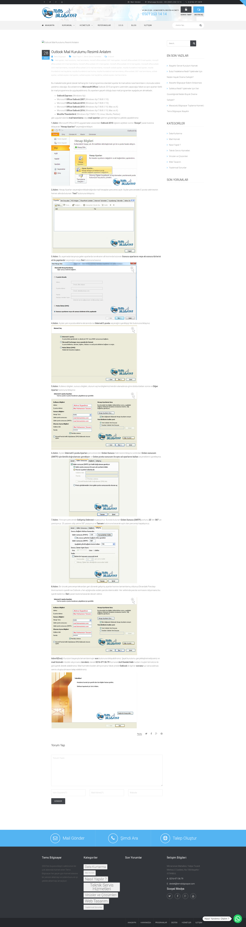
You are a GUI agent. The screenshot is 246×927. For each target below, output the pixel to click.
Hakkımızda (146, 923)
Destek (174, 923)
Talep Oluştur (185, 838)
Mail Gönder (136, 2)
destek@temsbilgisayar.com (182, 884)
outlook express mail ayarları (68, 75)
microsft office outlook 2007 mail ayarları (105, 60)
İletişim (148, 25)
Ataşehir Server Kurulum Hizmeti (183, 66)
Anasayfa (49, 25)
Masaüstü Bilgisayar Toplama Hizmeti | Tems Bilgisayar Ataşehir (185, 108)
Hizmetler (85, 25)
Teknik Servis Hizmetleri (92, 57)
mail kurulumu (70, 60)
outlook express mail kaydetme (90, 75)
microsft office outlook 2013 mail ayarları (94, 64)
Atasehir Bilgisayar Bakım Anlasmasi (185, 83)
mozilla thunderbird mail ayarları (135, 68)
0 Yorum (111, 57)
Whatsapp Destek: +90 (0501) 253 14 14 (164, 2)
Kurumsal (67, 25)
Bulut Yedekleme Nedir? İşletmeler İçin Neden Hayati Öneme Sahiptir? (184, 74)
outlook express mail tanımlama (114, 75)
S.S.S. (121, 25)
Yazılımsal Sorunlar (177, 168)
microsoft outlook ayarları (112, 68)
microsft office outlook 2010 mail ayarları (136, 60)
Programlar (161, 923)
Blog (133, 25)
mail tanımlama (83, 60)
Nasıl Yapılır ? (78, 57)
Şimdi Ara (129, 838)
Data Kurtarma (175, 133)
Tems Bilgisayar (60, 57)
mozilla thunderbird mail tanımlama (110, 71)
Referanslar (104, 25)
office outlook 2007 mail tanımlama (137, 71)
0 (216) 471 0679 (195, 2)
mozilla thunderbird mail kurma (84, 71)
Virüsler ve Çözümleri (178, 156)
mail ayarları (59, 60)
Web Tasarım (175, 162)
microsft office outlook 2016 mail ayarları (125, 64)
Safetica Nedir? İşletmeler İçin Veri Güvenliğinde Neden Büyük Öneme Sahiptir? (183, 94)
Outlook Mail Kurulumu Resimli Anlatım (81, 52)
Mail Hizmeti (174, 139)
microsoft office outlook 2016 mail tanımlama (85, 68)
